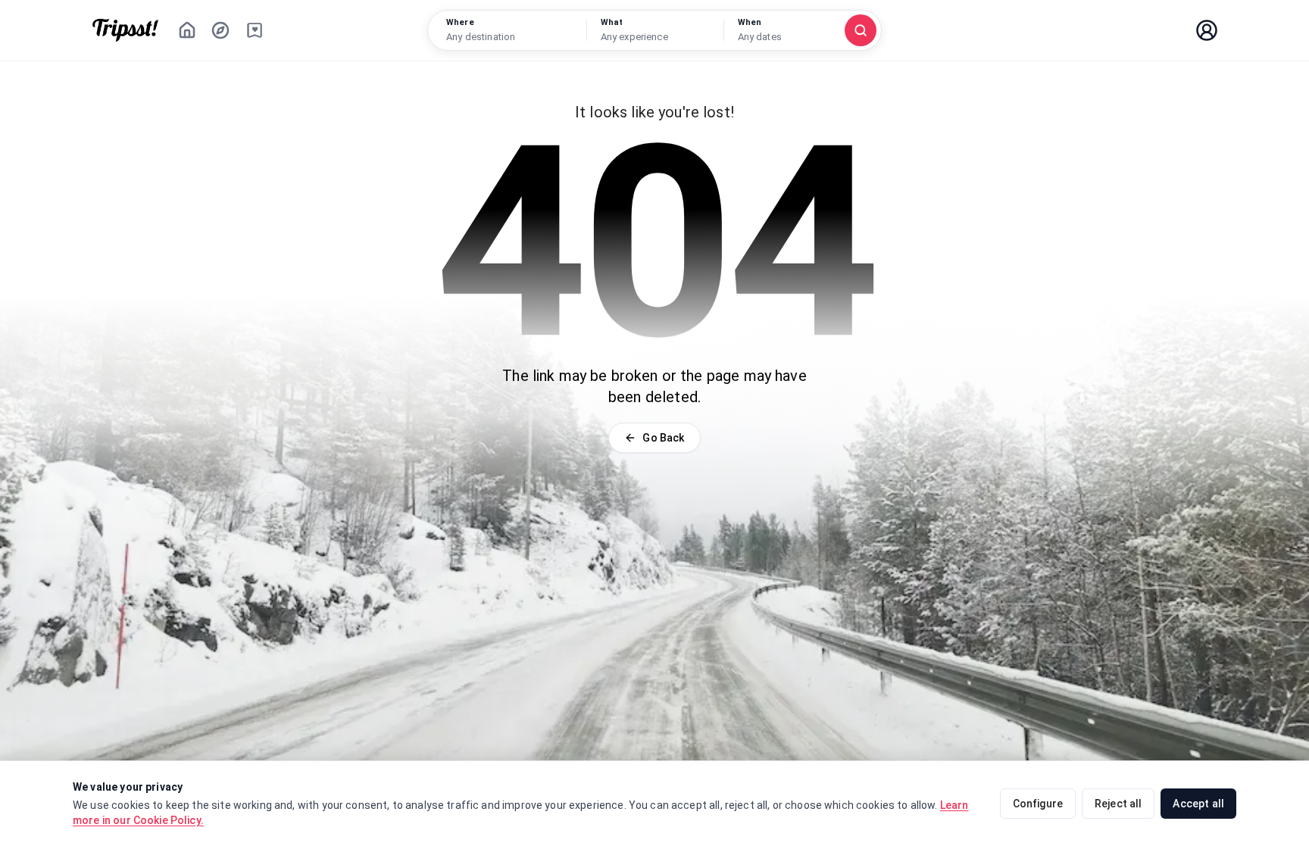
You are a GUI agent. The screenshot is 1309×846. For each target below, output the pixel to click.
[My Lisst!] (254, 30)
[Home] (187, 30)
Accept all (1198, 804)
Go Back (663, 438)
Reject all (1118, 804)
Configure (1038, 804)
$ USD (1107, 30)
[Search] (860, 30)
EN (1161, 30)
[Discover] (220, 30)
